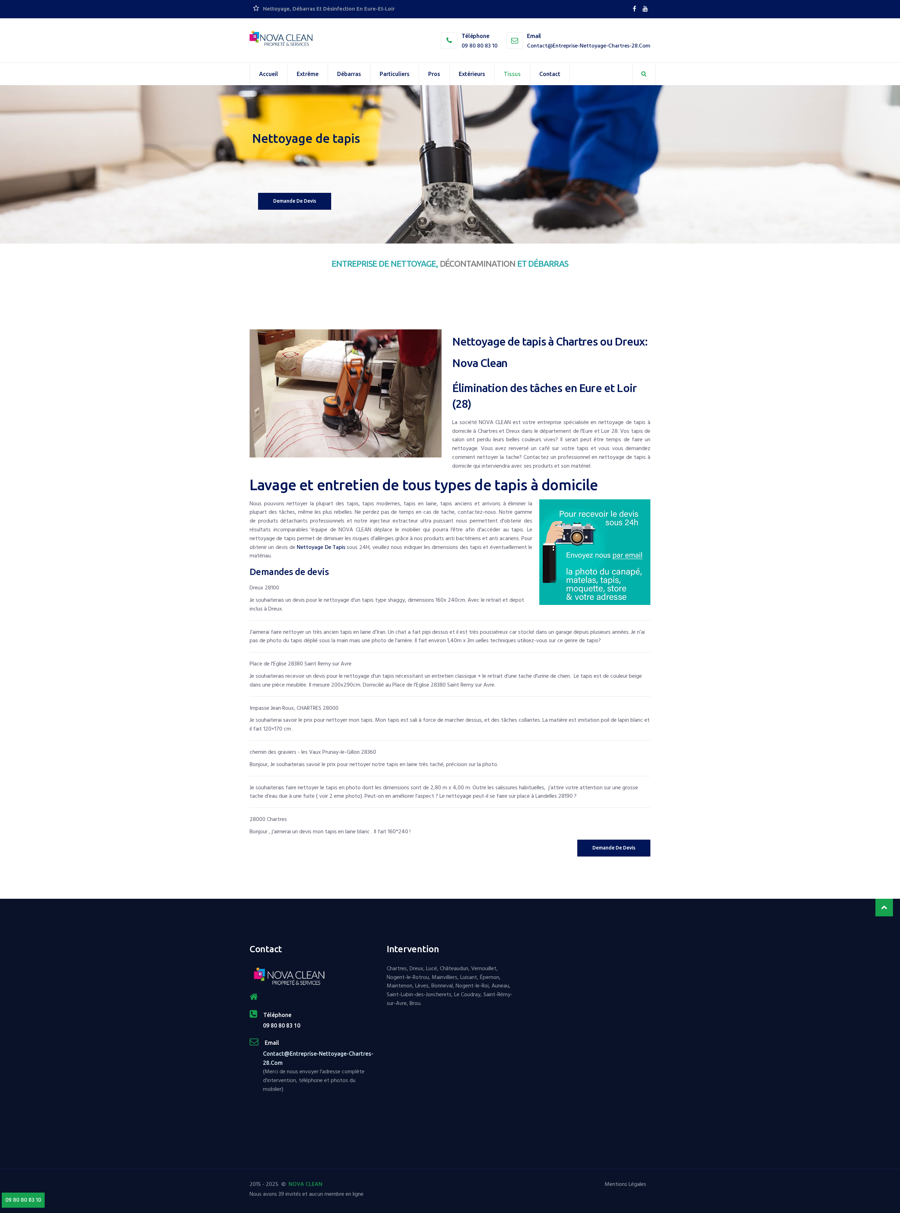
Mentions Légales (625, 1184)
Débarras (349, 74)
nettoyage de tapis (321, 547)
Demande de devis (294, 201)
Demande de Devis (613, 848)
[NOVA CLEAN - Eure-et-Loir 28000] (281, 39)
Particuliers (395, 74)
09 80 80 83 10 (479, 45)
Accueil (268, 74)
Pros (434, 74)
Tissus (512, 74)
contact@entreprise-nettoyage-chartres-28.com (588, 45)
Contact (549, 74)
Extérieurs (472, 74)
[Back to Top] (884, 907)
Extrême (308, 74)
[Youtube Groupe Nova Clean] (645, 9)
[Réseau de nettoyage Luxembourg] (635, 9)
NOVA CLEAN (305, 1184)
